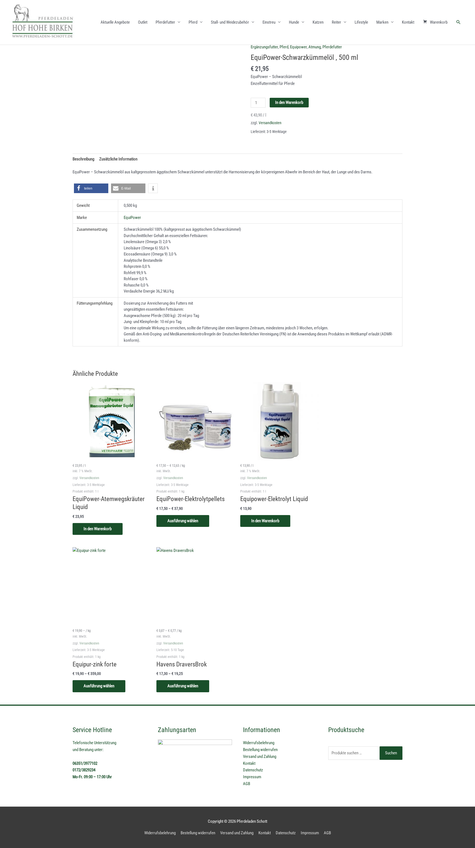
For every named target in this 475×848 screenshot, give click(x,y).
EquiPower (132, 217)
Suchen (391, 752)
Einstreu (269, 22)
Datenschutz (253, 770)
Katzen (318, 22)
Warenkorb (439, 22)
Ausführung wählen (182, 520)
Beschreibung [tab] (83, 159)
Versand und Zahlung (259, 756)
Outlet (142, 22)
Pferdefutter (165, 22)
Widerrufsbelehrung (258, 742)
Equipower (298, 47)
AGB (246, 783)
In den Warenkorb (289, 102)
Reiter (336, 22)
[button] (458, 22)
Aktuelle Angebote (115, 22)
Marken (382, 22)
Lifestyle (361, 22)
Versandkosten (270, 123)
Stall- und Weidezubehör (230, 22)
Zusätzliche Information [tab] (118, 159)
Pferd (193, 22)
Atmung (314, 47)
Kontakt (408, 22)
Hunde (294, 22)
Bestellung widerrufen (260, 749)
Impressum (252, 776)
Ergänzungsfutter (264, 47)
